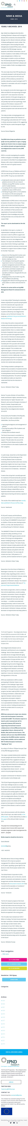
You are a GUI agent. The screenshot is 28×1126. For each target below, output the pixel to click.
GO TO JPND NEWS (14, 960)
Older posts (5, 954)
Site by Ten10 (17, 1121)
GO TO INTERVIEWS (14, 968)
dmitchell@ (4, 846)
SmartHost (11, 1121)
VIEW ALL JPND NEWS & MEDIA (14, 1052)
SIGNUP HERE (14, 979)
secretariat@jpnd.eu (16, 1095)
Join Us (11, 1082)
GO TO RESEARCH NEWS (14, 964)
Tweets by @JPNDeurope (8, 1089)
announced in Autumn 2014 (17, 884)
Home (12, 19)
